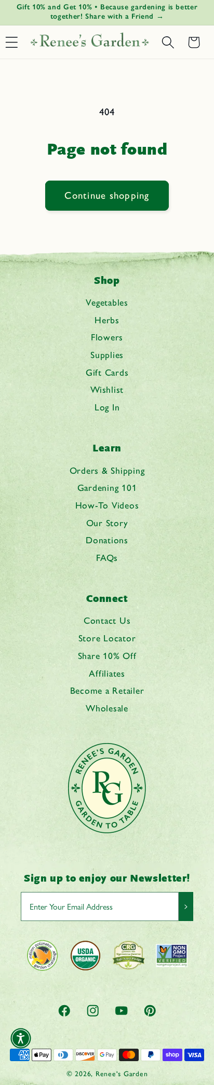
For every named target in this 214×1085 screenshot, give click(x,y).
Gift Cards (107, 372)
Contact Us (107, 620)
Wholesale (107, 708)
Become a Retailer (107, 690)
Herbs (107, 319)
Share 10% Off (107, 655)
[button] (168, 43)
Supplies (107, 354)
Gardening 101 (107, 487)
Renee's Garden (122, 1073)
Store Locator (107, 638)
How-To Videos (107, 505)
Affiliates (107, 673)
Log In (107, 407)
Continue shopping (106, 195)
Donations (107, 539)
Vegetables (107, 302)
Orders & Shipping (107, 470)
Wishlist (107, 389)
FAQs (107, 557)
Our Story (107, 522)
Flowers (107, 337)
